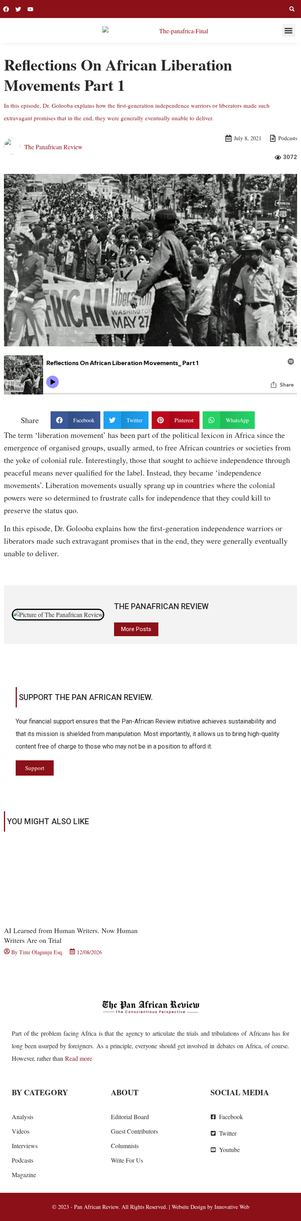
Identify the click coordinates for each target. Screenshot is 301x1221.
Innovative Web (231, 1206)
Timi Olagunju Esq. (41, 952)
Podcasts (287, 138)
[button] (292, 9)
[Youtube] (30, 9)
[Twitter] (18, 9)
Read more (78, 1058)
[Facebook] (6, 9)
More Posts (136, 629)
